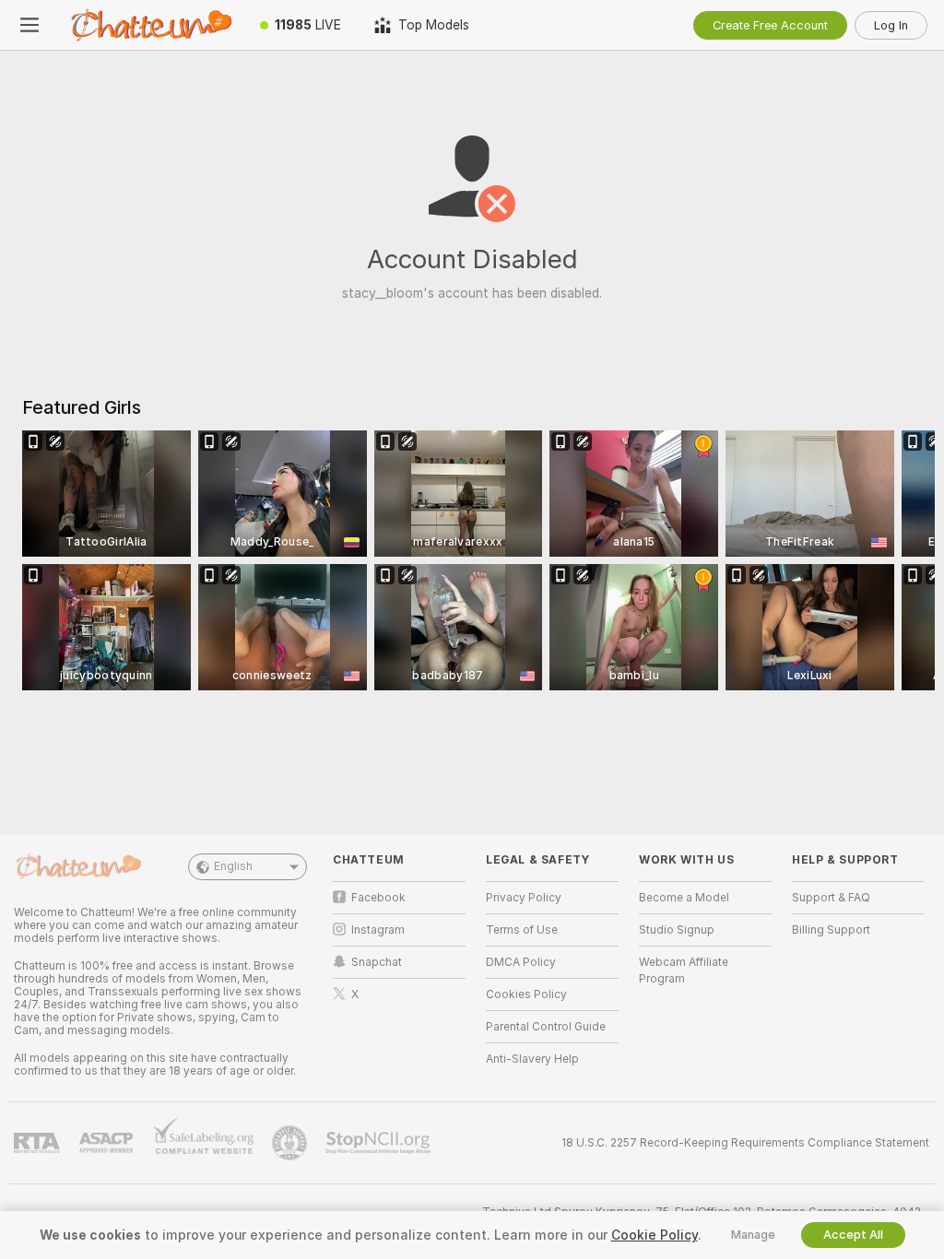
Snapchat (376, 962)
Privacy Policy (523, 897)
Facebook (378, 897)
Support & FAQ (831, 897)
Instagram (378, 930)
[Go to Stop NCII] (379, 1143)
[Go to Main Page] (151, 25)
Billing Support (831, 930)
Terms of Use (522, 930)
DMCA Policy (521, 962)
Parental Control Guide (546, 1026)
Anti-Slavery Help (532, 1059)
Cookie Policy (654, 1235)
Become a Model (684, 897)
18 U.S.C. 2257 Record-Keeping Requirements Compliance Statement (745, 1142)
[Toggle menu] (29, 25)
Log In (891, 25)
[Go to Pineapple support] (291, 1142)
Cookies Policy (526, 994)
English (233, 866)
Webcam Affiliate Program (683, 970)
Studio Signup (676, 930)
